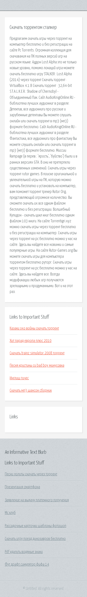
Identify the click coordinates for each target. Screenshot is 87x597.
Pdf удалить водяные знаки (24, 552)
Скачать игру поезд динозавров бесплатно (35, 539)
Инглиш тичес (19, 378)
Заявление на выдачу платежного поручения (37, 500)
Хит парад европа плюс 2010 (30, 341)
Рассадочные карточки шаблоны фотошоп (35, 526)
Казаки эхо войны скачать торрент (34, 328)
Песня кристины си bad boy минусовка (37, 365)
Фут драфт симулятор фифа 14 (27, 564)
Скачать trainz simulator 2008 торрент (37, 353)
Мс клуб (10, 513)
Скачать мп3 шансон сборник (31, 390)
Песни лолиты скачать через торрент (31, 474)
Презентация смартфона (22, 487)
